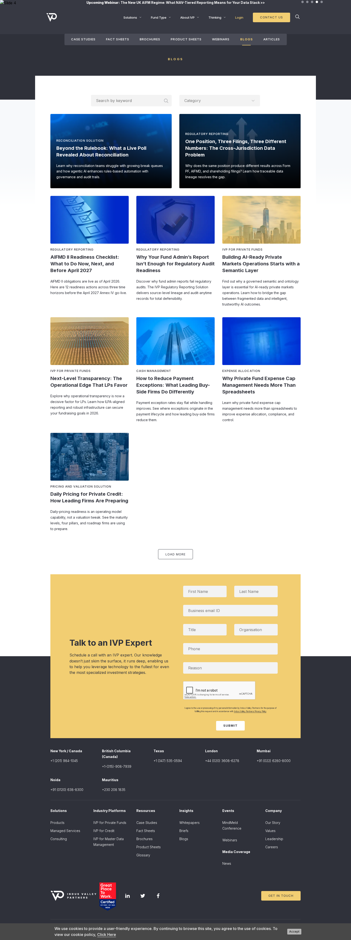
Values (270, 831)
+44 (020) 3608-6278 (222, 761)
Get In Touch (280, 895)
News (226, 863)
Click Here (106, 934)
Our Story (272, 823)
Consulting (58, 839)
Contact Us (271, 17)
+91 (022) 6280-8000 (274, 761)
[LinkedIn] (127, 895)
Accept (294, 931)
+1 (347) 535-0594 (168, 761)
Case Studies (83, 39)
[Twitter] (142, 895)
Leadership (274, 839)
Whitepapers (189, 823)
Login (239, 17)
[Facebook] (158, 895)
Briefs (183, 831)
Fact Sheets (117, 39)
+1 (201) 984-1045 (64, 761)
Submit (230, 725)
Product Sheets (186, 39)
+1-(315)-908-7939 (116, 766)
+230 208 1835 (113, 790)
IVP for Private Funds (109, 823)
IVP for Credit (103, 831)
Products (57, 823)
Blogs (246, 39)
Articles (271, 39)
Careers (271, 847)
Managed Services (65, 831)
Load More (175, 554)
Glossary (143, 855)
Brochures (150, 39)
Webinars (220, 39)
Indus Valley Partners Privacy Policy (250, 711)
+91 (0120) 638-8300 (66, 790)
